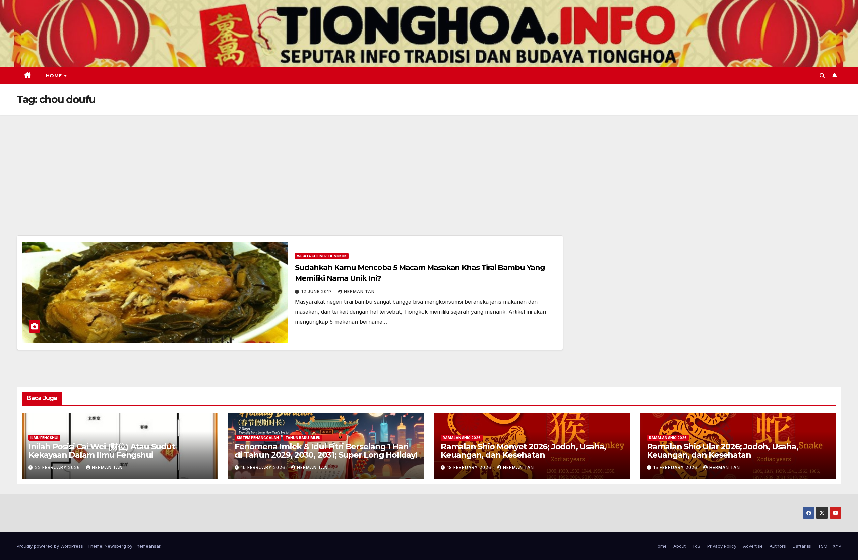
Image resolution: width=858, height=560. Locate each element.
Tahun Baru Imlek (302, 438)
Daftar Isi (802, 546)
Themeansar (147, 546)
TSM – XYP (829, 546)
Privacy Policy (721, 546)
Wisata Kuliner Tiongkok (322, 256)
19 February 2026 (264, 467)
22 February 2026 (58, 467)
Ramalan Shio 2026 (462, 438)
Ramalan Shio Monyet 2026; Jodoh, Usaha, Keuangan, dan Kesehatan (523, 451)
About (679, 546)
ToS (696, 546)
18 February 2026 (470, 467)
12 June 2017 (317, 291)
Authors (778, 546)
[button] (822, 75)
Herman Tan (359, 291)
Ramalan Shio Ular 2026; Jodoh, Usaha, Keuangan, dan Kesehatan (722, 451)
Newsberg (115, 546)
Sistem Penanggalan (258, 438)
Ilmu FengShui (44, 438)
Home (55, 76)
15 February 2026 (676, 467)
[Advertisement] (429, 165)
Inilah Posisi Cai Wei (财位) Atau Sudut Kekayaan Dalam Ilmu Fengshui (101, 451)
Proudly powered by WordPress (50, 546)
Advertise (753, 546)
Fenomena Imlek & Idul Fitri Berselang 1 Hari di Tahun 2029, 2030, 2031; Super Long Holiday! (326, 451)
